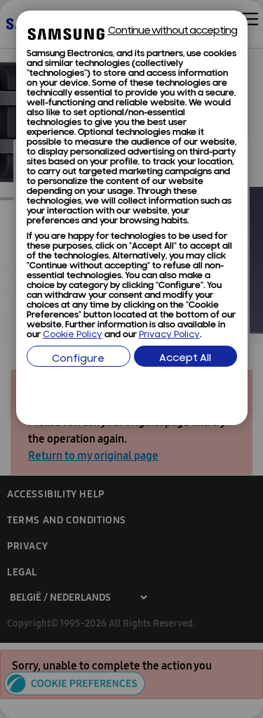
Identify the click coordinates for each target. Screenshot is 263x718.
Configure (78, 359)
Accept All (185, 358)
